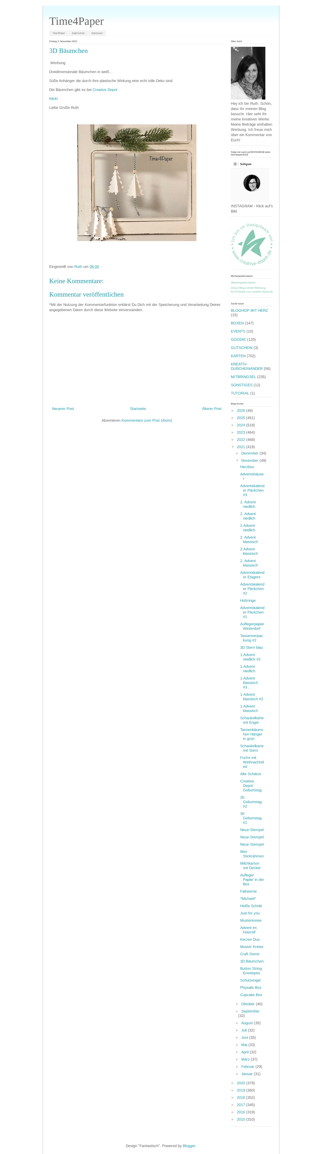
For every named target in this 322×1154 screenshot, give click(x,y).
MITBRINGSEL (243, 377)
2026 (241, 410)
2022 (241, 440)
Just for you (250, 913)
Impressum (97, 33)
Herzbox (247, 467)
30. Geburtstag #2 (251, 801)
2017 (241, 1105)
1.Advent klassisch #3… (249, 682)
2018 (241, 1097)
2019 (241, 1090)
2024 (241, 425)
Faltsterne (248, 891)
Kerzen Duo (250, 939)
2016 (241, 1112)
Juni (245, 1037)
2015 (241, 1119)
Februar (248, 1067)
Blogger (189, 1146)
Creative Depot (105, 90)
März (246, 1059)
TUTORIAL (240, 393)
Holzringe (248, 600)
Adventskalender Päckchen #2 (252, 588)
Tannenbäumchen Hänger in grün (251, 734)
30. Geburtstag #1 (251, 818)
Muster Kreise (251, 947)
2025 (241, 418)
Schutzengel (250, 980)
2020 (241, 1083)
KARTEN (238, 356)
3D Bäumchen (252, 961)
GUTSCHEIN (241, 348)
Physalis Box (250, 987)
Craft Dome (249, 954)
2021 (241, 447)
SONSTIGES (241, 385)
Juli (244, 1030)
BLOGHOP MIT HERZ (249, 310)
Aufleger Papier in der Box (252, 879)
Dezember (250, 453)
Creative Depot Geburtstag (251, 785)
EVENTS (238, 331)
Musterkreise (251, 920)
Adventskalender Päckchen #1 (252, 612)
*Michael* (248, 899)
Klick (53, 99)
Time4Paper (76, 21)
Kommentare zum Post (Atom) (146, 420)
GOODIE (238, 339)
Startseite (138, 409)
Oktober (248, 1004)
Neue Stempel (252, 830)
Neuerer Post (63, 409)
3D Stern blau (251, 647)
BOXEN (237, 323)
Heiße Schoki (251, 906)
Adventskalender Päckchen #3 (252, 490)
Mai (244, 1045)
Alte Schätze (250, 774)
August (247, 1023)
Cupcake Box (251, 995)
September (250, 1011)
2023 (241, 432)
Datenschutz (78, 33)
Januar (247, 1074)
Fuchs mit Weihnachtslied (252, 762)
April (245, 1052)
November (250, 460)
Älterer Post (212, 409)
